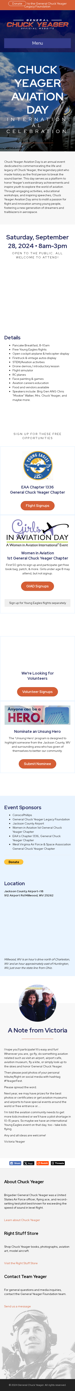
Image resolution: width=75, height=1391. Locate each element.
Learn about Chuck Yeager (22, 1220)
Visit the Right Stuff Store (21, 1263)
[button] (37, 586)
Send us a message (17, 1306)
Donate (17, 3)
